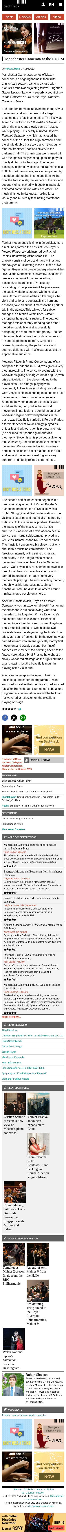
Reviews (25, 17)
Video (57, 17)
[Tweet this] (14, 718)
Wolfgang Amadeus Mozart (15, 1079)
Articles (41, 17)
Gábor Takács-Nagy (12, 1046)
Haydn (5, 805)
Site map (17, 1489)
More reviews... (11, 1017)
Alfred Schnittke (9, 1030)
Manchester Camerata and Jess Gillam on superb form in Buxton (32, 986)
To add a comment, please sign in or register (24, 1415)
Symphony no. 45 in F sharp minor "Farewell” (24, 1073)
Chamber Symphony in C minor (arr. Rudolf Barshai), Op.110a (32, 1035)
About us (40, 1489)
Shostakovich (9, 797)
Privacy (39, 1492)
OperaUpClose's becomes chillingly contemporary (29, 956)
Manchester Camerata (13, 829)
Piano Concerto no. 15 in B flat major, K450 (23, 1068)
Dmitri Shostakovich (12, 1041)
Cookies (30, 1492)
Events (8, 17)
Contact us (29, 1489)
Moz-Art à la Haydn (11, 1062)
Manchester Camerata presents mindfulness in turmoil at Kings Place (30, 846)
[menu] (60, 4)
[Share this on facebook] (5, 718)
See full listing (40, 760)
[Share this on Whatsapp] (23, 718)
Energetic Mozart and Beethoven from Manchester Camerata (33, 873)
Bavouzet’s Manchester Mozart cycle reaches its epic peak (31, 899)
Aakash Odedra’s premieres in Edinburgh (33, 926)
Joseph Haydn (9, 1052)
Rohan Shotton (12, 69)
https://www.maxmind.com (40, 1506)
